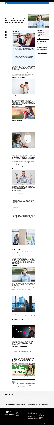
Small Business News (39, 40)
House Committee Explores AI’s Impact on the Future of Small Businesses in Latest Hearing (42, 53)
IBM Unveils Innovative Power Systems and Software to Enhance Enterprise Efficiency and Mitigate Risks (42, 50)
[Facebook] (44, 0)
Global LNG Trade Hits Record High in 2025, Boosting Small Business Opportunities (42, 41)
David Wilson (17, 381)
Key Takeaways (39, 31)
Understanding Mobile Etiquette (41, 32)
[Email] (5, 37)
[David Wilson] (13, 384)
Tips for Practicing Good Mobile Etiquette (42, 34)
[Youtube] (48, 0)
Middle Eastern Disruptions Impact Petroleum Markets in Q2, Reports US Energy (42, 44)
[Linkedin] (45, 0)
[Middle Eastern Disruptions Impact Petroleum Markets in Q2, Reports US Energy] (21, 399)
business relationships (21, 349)
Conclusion (39, 35)
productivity (32, 49)
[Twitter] (46, 0)
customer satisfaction (23, 52)
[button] (48, 3)
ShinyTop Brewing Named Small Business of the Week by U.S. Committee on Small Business (42, 47)
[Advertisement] (27, 9)
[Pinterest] (5, 34)
